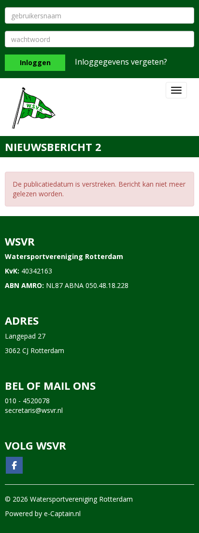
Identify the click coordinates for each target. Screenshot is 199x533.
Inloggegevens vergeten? (121, 61)
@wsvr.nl (34, 410)
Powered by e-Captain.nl (43, 513)
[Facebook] (14, 465)
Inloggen (35, 62)
